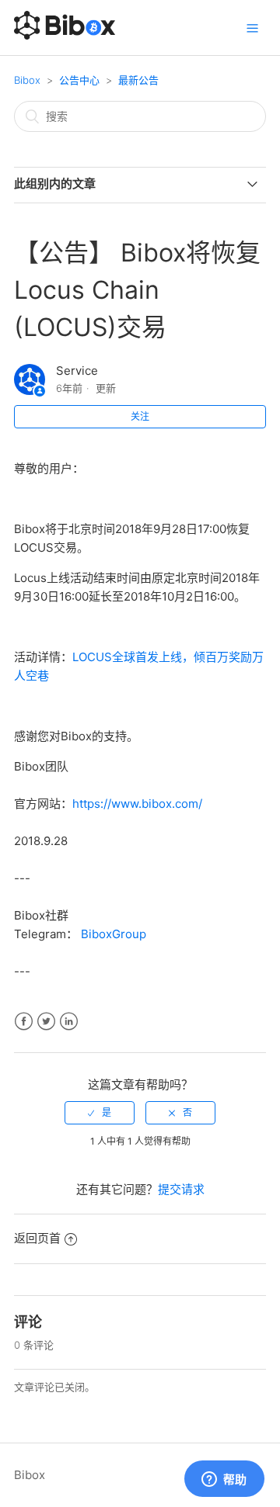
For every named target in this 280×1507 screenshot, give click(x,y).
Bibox (27, 80)
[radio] (100, 1112)
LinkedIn (69, 1021)
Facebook (23, 1021)
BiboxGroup (113, 934)
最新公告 (138, 80)
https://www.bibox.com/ (137, 803)
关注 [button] (140, 416)
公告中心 (79, 80)
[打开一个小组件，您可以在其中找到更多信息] (224, 1479)
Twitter (46, 1021)
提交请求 (181, 1189)
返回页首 (37, 1238)
